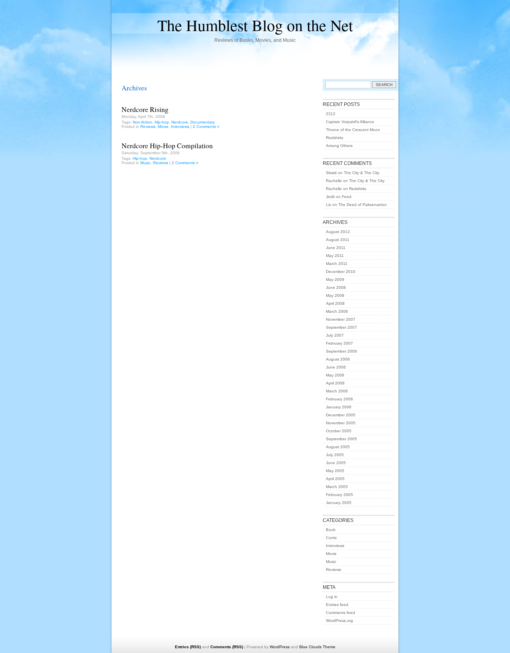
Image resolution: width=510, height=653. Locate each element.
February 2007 (339, 343)
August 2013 (338, 231)
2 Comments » (206, 126)
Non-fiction (142, 122)
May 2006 (335, 375)
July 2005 (335, 455)
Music (145, 163)
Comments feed (340, 612)
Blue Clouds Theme (317, 647)
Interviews (180, 126)
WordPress (280, 647)
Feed (346, 196)
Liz (328, 204)
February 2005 (339, 494)
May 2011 (335, 255)
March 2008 (337, 311)
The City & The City (361, 173)
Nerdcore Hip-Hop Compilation (167, 145)
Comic (331, 537)
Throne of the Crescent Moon (353, 129)
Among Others (339, 145)
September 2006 (341, 351)
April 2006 (335, 383)
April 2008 (335, 303)
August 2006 (338, 359)
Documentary (202, 122)
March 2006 (337, 391)
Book (330, 529)
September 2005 (341, 439)
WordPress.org (339, 620)
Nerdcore (179, 122)
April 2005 (335, 479)
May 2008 (335, 295)
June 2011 (335, 247)
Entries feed (337, 604)
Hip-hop (162, 122)
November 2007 (340, 319)
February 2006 (339, 399)
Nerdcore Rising (145, 109)
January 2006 (338, 407)
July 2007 (335, 335)
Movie (163, 126)
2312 (330, 114)
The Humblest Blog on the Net (255, 24)
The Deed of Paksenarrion (362, 204)
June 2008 (336, 287)
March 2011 (336, 263)
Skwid (331, 173)
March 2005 (337, 486)
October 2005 (338, 431)
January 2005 (338, 502)
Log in (331, 596)
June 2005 (336, 463)
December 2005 (340, 415)
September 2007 (341, 327)
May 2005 (335, 471)
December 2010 (340, 271)
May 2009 (335, 279)
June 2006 (336, 367)
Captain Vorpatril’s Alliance (350, 122)
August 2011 (337, 239)
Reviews (147, 126)
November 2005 (340, 423)
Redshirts (334, 137)
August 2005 (338, 447)
